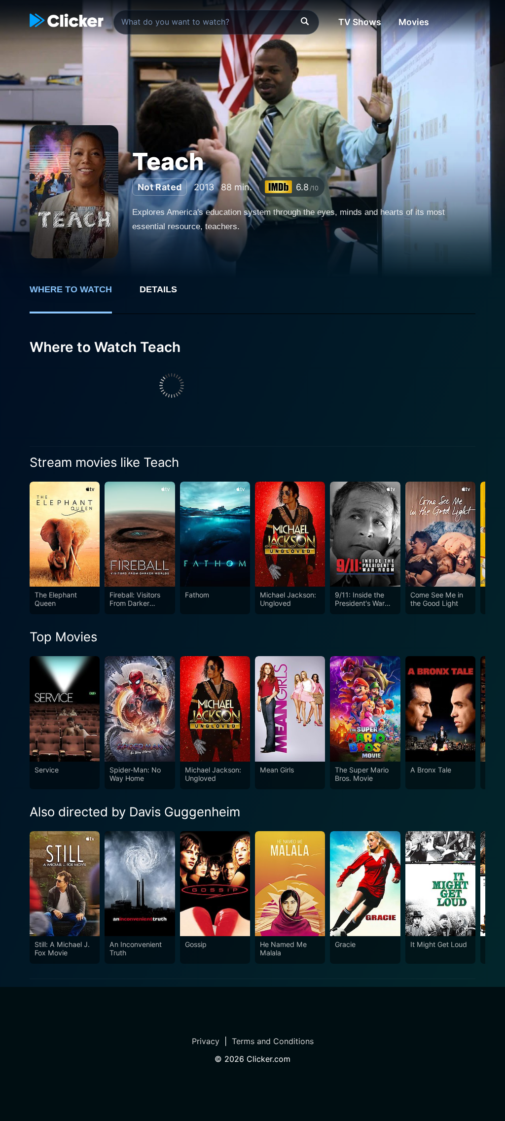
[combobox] (216, 22)
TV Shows (359, 22)
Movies (413, 22)
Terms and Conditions (273, 1041)
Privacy (205, 1041)
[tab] (78, 295)
